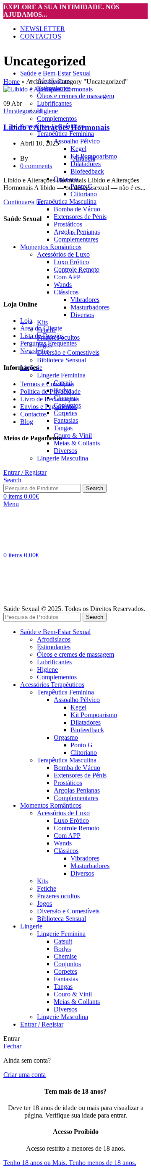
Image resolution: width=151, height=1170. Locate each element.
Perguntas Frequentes (48, 343)
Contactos (33, 414)
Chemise (65, 956)
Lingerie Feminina (61, 375)
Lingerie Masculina (62, 1016)
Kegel (78, 707)
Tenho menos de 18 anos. (102, 1162)
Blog (26, 421)
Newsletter (34, 350)
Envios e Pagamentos (48, 406)
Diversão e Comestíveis (68, 352)
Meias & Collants (77, 443)
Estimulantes (53, 646)
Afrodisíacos (53, 639)
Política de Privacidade (50, 391)
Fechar (12, 1046)
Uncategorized (22, 110)
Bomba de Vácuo (77, 209)
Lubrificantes (54, 103)
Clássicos (66, 292)
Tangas (63, 428)
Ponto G (81, 745)
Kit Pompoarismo (93, 714)
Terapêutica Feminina (65, 133)
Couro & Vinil (73, 435)
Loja (26, 320)
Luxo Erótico (71, 820)
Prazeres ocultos (58, 896)
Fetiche (46, 888)
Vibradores (84, 299)
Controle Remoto (76, 828)
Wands (63, 284)
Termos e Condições (47, 383)
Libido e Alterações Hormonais (56, 127)
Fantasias (66, 420)
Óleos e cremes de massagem (75, 95)
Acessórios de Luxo (63, 254)
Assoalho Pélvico (77, 141)
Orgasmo (66, 737)
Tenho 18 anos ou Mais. (36, 1162)
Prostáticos (68, 224)
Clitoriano (83, 194)
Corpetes (65, 412)
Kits (42, 322)
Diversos (82, 314)
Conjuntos (67, 963)
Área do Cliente (41, 328)
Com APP (67, 835)
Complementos (57, 118)
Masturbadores (89, 307)
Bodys (62, 948)
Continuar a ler (23, 201)
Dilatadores (85, 163)
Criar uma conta (24, 1074)
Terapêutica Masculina (66, 201)
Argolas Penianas (77, 790)
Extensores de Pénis (80, 216)
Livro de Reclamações (49, 399)
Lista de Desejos (42, 335)
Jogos (44, 903)
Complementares (76, 797)
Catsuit (63, 941)
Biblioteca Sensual (61, 360)
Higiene (47, 110)
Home (11, 81)
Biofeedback (87, 171)
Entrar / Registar (41, 1024)
